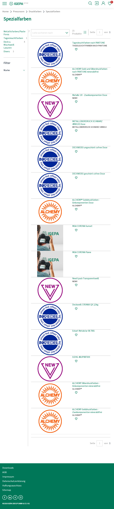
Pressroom (18, 11)
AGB (4, 472)
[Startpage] (28, 3)
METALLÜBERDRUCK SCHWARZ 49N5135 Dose (87, 123)
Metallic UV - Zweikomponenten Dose (89, 95)
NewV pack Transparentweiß (85, 278)
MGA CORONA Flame (81, 252)
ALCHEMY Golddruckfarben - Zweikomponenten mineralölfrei (87, 411)
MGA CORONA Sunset (82, 226)
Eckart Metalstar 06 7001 (83, 331)
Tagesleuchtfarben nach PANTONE (88, 43)
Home (5, 11)
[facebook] (4, 497)
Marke (7, 70)
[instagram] (20, 497)
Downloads (8, 467)
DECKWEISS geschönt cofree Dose (88, 174)
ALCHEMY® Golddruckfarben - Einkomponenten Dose (86, 201)
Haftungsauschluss (12, 485)
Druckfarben (35, 11)
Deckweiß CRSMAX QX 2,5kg (85, 304)
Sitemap (6, 490)
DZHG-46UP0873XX (81, 357)
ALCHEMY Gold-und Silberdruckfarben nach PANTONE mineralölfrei (89, 70)
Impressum (8, 476)
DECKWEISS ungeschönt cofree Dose (89, 147)
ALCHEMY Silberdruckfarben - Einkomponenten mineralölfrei (86, 385)
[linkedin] (10, 497)
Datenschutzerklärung (13, 481)
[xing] (15, 497)
